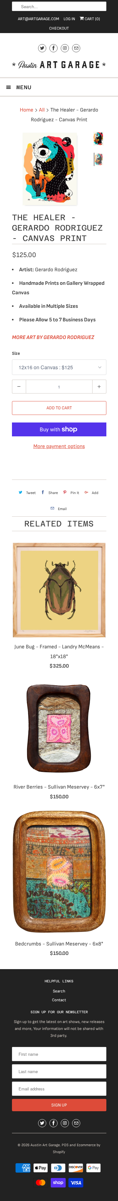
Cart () (92, 18)
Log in (69, 18)
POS (65, 1145)
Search (59, 991)
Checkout (59, 28)
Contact (59, 1000)
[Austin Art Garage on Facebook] (53, 48)
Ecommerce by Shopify (76, 1148)
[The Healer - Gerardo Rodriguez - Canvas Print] (49, 169)
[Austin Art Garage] (59, 65)
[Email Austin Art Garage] (76, 48)
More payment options (59, 446)
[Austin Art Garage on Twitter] (42, 48)
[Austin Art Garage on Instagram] (65, 48)
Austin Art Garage (45, 1145)
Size (16, 353)
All (42, 110)
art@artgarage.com (38, 18)
